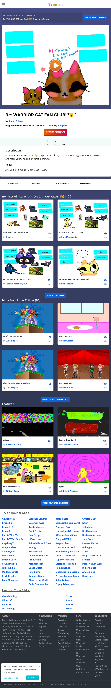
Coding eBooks (46, 643)
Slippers (62, 125)
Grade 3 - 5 (7, 526)
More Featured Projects (55, 503)
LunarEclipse (16, 121)
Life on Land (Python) (67, 531)
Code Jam (80, 669)
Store (41, 646)
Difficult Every (12, 491)
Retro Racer (62, 518)
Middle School (101, 639)
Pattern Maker (90, 543)
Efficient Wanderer (70, 491)
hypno (62, 486)
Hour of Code (82, 672)
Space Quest (35, 567)
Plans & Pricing (64, 643)
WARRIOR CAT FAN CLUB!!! (15, 232)
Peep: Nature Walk (92, 563)
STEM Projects (101, 669)
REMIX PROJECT (55, 132)
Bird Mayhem (89, 531)
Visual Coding (9, 596)
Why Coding (63, 633)
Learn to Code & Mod (16, 590)
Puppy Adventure (65, 584)
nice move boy (65, 383)
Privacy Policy (39, 684)
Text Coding (8, 608)
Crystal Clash (89, 518)
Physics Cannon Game (67, 575)
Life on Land (35, 539)
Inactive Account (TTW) (16, 283)
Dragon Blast (9, 547)
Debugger (87, 547)
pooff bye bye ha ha (12, 336)
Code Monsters (10, 580)
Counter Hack (9, 563)
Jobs (41, 633)
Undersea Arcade (91, 535)
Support (42, 626)
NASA (85, 522)
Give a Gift (62, 626)
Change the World (38, 580)
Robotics (6, 604)
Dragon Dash (9, 559)
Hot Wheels (8, 555)
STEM (85, 551)
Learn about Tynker (95, 17)
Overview (62, 620)
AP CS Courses (101, 646)
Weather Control (38, 518)
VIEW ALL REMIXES (55, 295)
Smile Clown (67, 283)
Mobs (69, 608)
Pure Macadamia (69, 237)
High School (100, 643)
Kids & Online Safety (56, 684)
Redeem (61, 630)
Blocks (69, 604)
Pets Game (34, 571)
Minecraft (7, 600)
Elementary (99, 636)
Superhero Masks (65, 559)
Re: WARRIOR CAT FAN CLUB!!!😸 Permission (75, 279)
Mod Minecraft (10, 571)
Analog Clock (89, 571)
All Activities (8, 518)
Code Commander (38, 584)
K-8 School (99, 652)
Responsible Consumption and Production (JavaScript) (68, 547)
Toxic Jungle (8, 567)
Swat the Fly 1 (65, 336)
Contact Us (82, 684)
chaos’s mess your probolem (16, 383)
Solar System (62, 580)
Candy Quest (9, 551)
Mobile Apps (45, 636)
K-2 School (99, 649)
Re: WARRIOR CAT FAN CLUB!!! (17, 279)
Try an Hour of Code (15, 512)
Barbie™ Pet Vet (10, 535)
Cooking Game (37, 575)
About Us (43, 623)
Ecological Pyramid (66, 563)
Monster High (36, 563)
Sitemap (43, 639)
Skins (69, 596)
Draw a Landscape (65, 555)
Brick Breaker (9, 575)
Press (41, 630)
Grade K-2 (7, 522)
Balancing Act (36, 522)
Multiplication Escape (67, 571)
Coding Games (83, 620)
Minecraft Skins (83, 626)
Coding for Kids (13, 15)
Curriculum (63, 623)
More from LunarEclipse (55, 399)
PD (95, 662)
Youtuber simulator (12, 486)
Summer (62, 649)
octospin (7, 440)
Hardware (87, 575)
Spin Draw (87, 539)
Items (69, 600)
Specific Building (13, 444)
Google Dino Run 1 (67, 440)
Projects (28, 15)
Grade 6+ (7, 531)
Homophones (63, 567)
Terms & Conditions (22, 684)
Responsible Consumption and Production (38, 555)
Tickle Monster (37, 526)
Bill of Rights (89, 567)
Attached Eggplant (70, 444)
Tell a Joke (87, 526)
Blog (41, 620)
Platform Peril (63, 526)
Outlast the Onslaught (68, 522)
